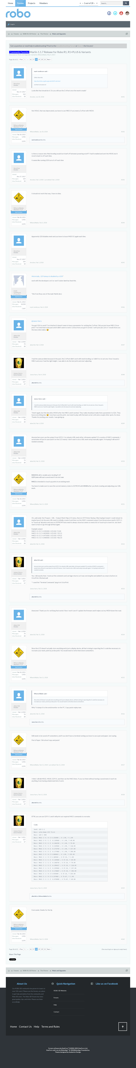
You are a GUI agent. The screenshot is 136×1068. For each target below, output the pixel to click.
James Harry (18, 373)
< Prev (21, 59)
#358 (123, 794)
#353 (123, 589)
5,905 (24, 137)
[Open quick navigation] (126, 34)
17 (33, 59)
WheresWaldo (42, 55)
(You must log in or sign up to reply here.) (114, 949)
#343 (123, 180)
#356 (123, 714)
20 (42, 59)
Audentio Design (75, 1052)
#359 (123, 888)
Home (10, 3)
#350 (123, 461)
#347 (123, 345)
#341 (123, 97)
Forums (20, 3)
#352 (123, 544)
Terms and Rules (50, 1026)
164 (24, 94)
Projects (31, 3)
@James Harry (37, 321)
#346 (123, 307)
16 (30, 59)
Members (44, 3)
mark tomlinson (36, 140)
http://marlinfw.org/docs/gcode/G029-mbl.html (47, 81)
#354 (123, 634)
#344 (123, 223)
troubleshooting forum (66, 46)
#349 (123, 423)
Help (55, 1005)
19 (39, 59)
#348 (123, 374)
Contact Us (25, 1026)
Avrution (17, 83)
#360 (123, 939)
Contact (56, 1012)
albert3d (17, 335)
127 (24, 382)
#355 (123, 677)
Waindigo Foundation (81, 1050)
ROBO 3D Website (60, 991)
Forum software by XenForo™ (68, 1048)
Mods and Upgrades (24, 55)
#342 (123, 132)
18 (36, 59)
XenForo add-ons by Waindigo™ (57, 1050)
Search (80, 46)
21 (45, 59)
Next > (49, 59)
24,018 (23, 304)
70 (25, 344)
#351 (123, 504)
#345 (123, 262)
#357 (123, 765)
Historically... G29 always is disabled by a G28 (47, 276)
